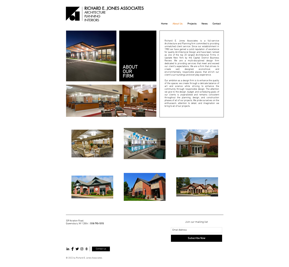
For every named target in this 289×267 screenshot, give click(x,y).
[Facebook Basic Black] (72, 249)
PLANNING (92, 16)
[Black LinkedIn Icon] (68, 249)
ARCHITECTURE (95, 12)
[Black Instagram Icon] (82, 249)
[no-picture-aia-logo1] (86, 249)
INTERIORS (91, 20)
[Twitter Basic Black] (77, 249)
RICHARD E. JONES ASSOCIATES (114, 8)
